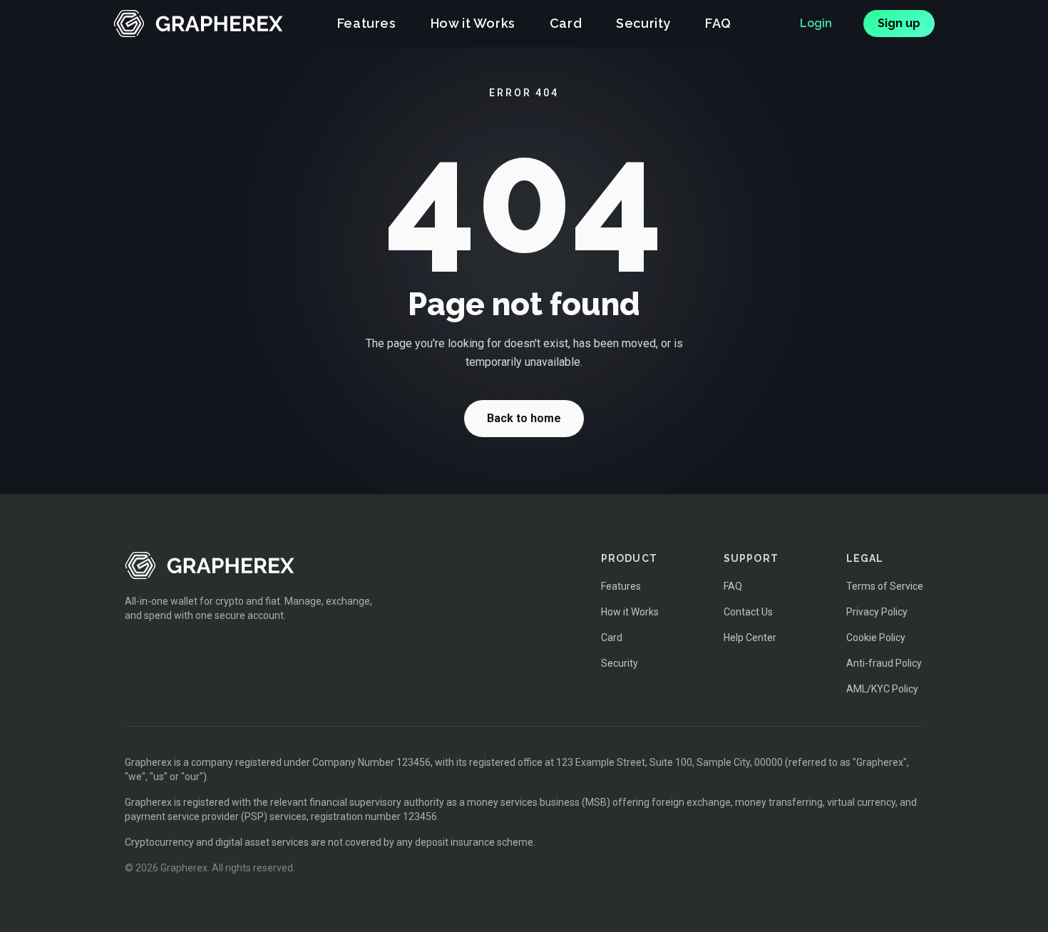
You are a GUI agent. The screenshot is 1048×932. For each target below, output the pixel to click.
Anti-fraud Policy (884, 663)
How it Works (473, 23)
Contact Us (748, 612)
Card (566, 23)
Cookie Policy (875, 637)
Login (816, 23)
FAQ (718, 23)
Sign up (899, 23)
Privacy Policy (877, 612)
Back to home (524, 418)
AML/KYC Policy (882, 689)
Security (643, 23)
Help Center (750, 637)
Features (366, 23)
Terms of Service (884, 586)
